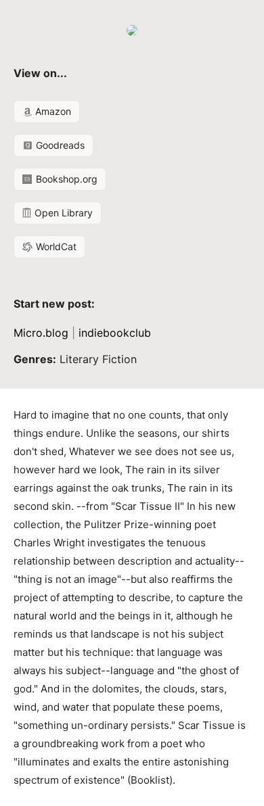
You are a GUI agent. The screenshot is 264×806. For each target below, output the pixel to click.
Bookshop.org (65, 179)
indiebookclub (115, 332)
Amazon (51, 111)
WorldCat (54, 246)
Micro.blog (41, 332)
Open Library (62, 212)
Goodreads (59, 145)
